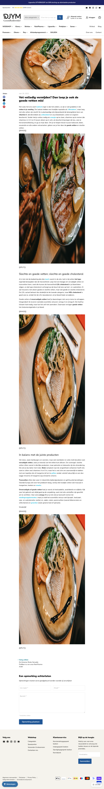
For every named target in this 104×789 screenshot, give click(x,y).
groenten (34, 503)
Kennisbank (57, 753)
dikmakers (72, 109)
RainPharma (39, 26)
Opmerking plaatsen (31, 722)
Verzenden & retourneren (36, 747)
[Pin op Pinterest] (4, 107)
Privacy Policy (32, 777)
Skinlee (28, 26)
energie (53, 117)
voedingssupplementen (28, 497)
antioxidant (45, 115)
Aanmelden (85, 761)
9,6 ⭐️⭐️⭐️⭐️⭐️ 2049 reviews (21, 7)
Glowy (18, 26)
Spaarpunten (6, 7)
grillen (53, 473)
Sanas (72, 26)
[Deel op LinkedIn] (4, 103)
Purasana (6, 32)
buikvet (39, 107)
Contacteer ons (33, 750)
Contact (98, 32)
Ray (24, 32)
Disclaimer (22, 777)
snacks (38, 485)
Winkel (92, 26)
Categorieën (32, 741)
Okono (16, 32)
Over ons (89, 32)
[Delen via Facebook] (4, 97)
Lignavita (51, 26)
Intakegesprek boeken (60, 747)
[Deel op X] (4, 100)
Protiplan (62, 26)
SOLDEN (53, 32)
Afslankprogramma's (38, 32)
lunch (47, 279)
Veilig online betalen (9, 780)
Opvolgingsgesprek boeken (62, 750)
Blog (99, 26)
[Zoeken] (60, 17)
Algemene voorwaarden (10, 777)
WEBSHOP (7, 26)
